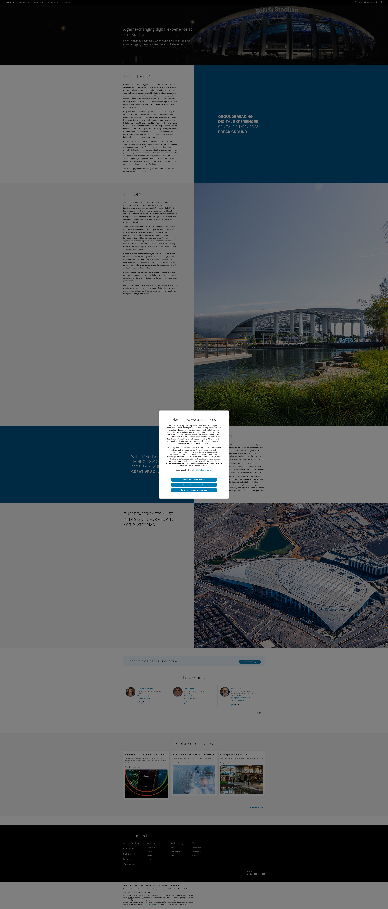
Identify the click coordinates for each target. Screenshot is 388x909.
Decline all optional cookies (194, 485)
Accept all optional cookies (194, 479)
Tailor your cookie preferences (194, 490)
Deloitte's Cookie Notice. (202, 470)
